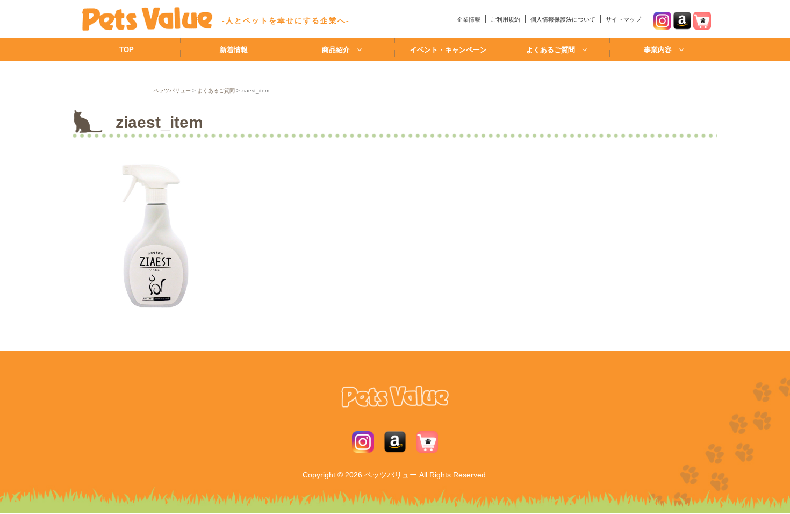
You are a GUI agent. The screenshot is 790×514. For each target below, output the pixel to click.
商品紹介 (336, 50)
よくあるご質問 (550, 50)
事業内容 (658, 50)
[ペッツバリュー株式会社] (143, 28)
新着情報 (234, 50)
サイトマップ (623, 19)
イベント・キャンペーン (448, 50)
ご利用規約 (505, 19)
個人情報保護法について (562, 19)
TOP (126, 50)
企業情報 (468, 19)
